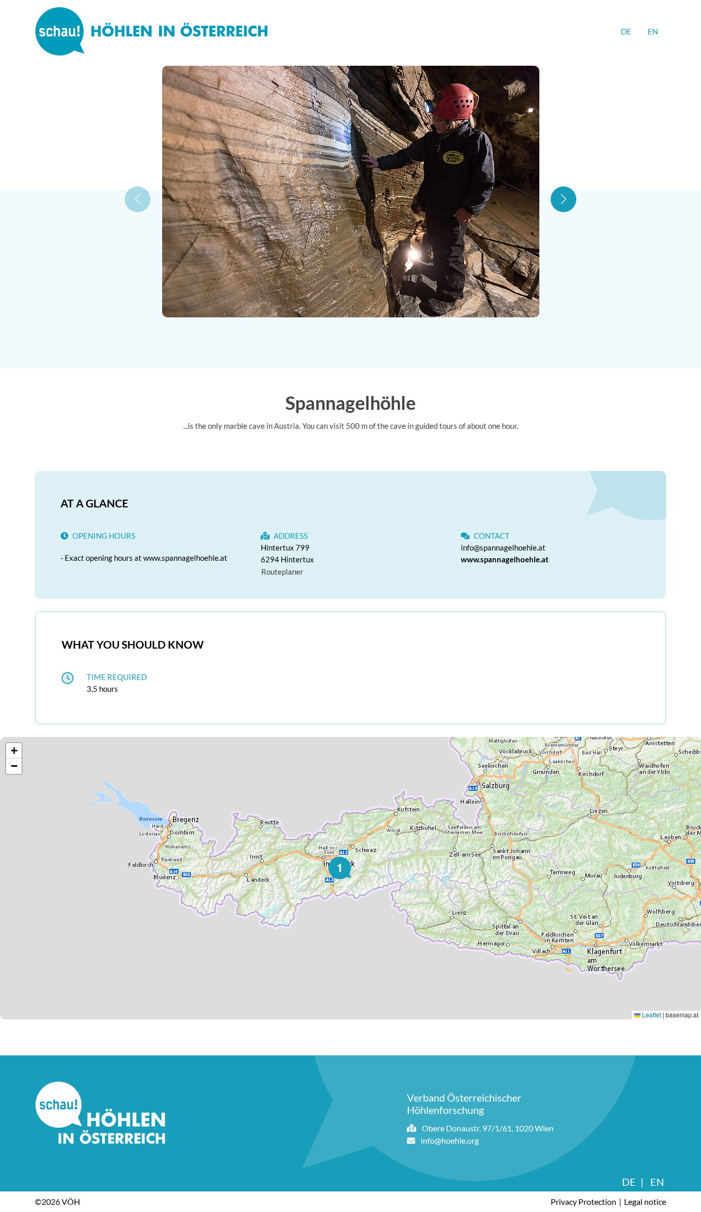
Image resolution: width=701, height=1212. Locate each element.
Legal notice (645, 1201)
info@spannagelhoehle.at (503, 547)
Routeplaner (282, 571)
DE (626, 31)
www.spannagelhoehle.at (505, 559)
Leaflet (650, 1014)
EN (653, 31)
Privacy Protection (583, 1201)
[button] (563, 199)
